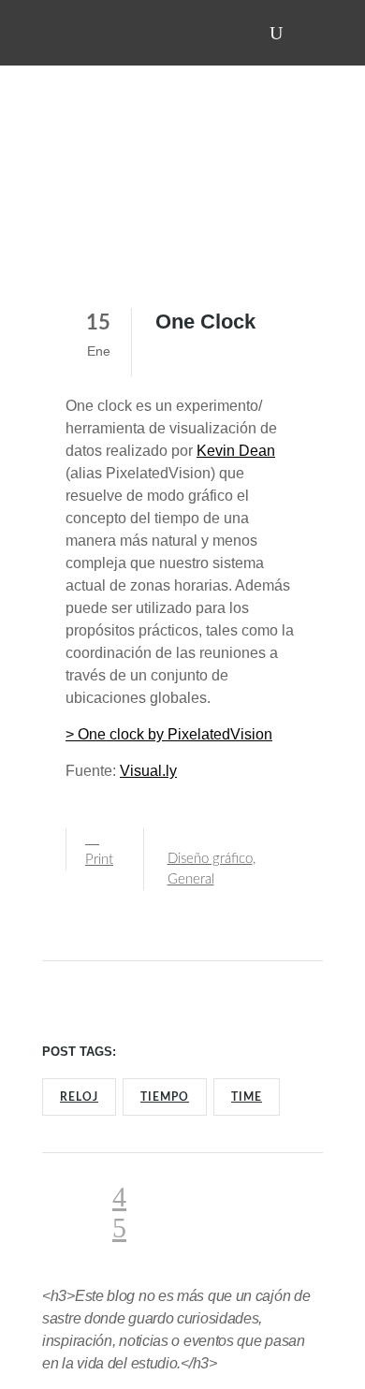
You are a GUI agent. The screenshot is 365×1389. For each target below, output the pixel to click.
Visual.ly (148, 771)
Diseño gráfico (210, 859)
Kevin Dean (236, 451)
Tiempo (164, 1097)
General (191, 879)
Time (246, 1097)
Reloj (79, 1097)
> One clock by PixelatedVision (169, 734)
